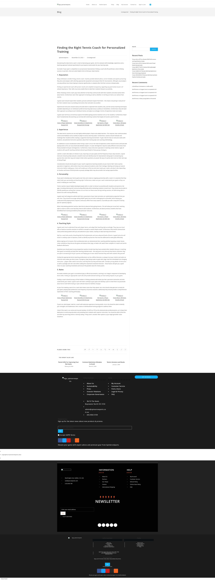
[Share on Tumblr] (117, 349)
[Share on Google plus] (93, 349)
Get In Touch (146, 377)
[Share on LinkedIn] (101, 349)
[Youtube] (68, 440)
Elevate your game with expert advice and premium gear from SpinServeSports (88, 445)
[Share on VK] (109, 349)
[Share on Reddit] (113, 349)
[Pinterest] (115, 525)
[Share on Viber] (105, 349)
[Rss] (77, 440)
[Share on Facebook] (89, 349)
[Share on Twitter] (85, 349)
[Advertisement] (107, 29)
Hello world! (150, 86)
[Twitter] (64, 440)
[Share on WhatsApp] (125, 349)
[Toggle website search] (154, 4)
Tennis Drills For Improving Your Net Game (68, 363)
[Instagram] (73, 440)
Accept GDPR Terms (67, 435)
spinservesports (63, 57)
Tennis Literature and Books (116, 362)
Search (134, 46)
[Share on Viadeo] (121, 349)
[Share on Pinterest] (97, 349)
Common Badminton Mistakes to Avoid (92, 363)
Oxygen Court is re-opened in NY (148, 89)
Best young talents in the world (148, 98)
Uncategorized (91, 57)
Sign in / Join (142, 4)
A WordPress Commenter (138, 86)
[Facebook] (60, 440)
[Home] (119, 12)
